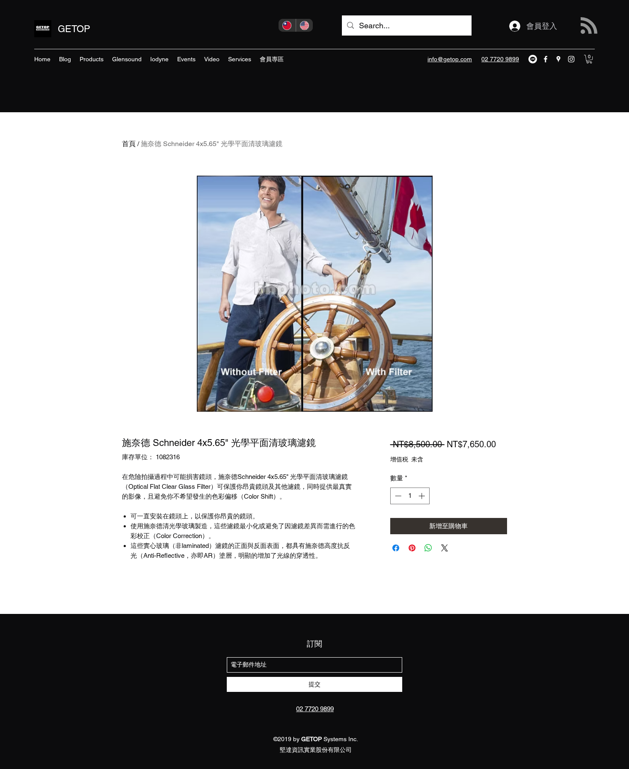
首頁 (129, 144)
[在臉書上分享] (396, 548)
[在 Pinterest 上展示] (412, 548)
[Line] (532, 59)
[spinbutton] (410, 496)
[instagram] (571, 59)
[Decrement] (397, 496)
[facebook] (545, 59)
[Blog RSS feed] (589, 26)
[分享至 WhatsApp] (428, 548)
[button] (589, 59)
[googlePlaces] (558, 59)
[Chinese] (287, 25)
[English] (304, 25)
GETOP (74, 29)
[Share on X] (444, 548)
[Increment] (422, 496)
